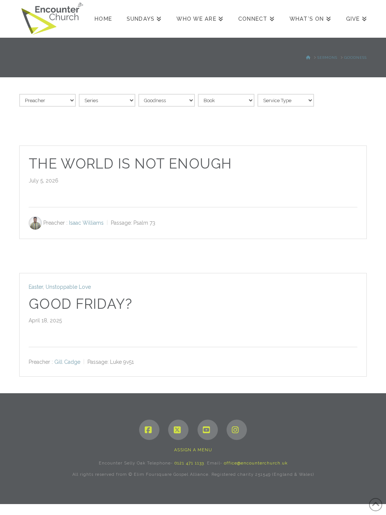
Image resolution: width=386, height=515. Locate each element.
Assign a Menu (193, 450)
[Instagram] (237, 430)
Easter (36, 287)
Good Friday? (80, 304)
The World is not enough (130, 164)
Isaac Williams (86, 223)
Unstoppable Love (68, 287)
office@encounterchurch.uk (256, 463)
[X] (178, 430)
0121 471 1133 (189, 463)
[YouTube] (208, 430)
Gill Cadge (67, 362)
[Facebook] (149, 430)
